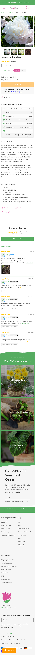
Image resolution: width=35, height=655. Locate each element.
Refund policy (4, 639)
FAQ (2, 576)
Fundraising (5, 532)
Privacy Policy (5, 579)
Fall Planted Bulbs (23, 528)
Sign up (13, 92)
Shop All (10, 12)
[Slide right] (33, 52)
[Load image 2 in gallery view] (14, 52)
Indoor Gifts (21, 541)
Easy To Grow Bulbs (11, 636)
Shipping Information (8, 560)
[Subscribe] (28, 497)
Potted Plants (22, 535)
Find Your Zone (6, 525)
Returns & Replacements (9, 566)
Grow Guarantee (9, 207)
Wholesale (21, 545)
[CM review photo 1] (5, 269)
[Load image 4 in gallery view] (28, 52)
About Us (4, 522)
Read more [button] (29, 263)
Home (3, 12)
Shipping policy (5, 643)
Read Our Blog (6, 528)
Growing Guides (6, 569)
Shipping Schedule (9, 212)
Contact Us (4, 573)
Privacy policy (13, 639)
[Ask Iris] (26, 8)
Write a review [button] (17, 239)
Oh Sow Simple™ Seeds (17, 413)
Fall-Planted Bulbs (17, 380)
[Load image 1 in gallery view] (7, 52)
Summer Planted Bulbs (25, 532)
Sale (19, 522)
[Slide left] (2, 52)
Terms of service (21, 639)
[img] (5, 251)
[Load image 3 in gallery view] (21, 52)
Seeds (20, 538)
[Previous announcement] (2, 3)
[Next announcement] (33, 3)
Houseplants (17, 445)
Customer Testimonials (8, 535)
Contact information (15, 643)
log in (20, 92)
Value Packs (21, 525)
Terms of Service (6, 582)
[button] (4, 8)
